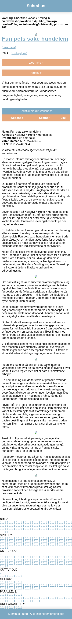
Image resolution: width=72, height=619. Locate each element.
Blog (25, 613)
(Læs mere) (9, 47)
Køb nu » (36, 72)
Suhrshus (36, 5)
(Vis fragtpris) (19, 53)
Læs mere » (36, 62)
